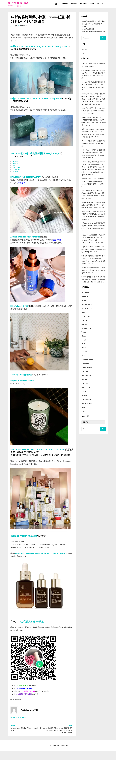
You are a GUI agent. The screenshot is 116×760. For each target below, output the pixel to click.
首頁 (56, 4)
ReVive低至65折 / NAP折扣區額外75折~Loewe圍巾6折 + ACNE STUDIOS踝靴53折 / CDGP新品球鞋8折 (93, 84)
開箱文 (83, 53)
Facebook (64, 4)
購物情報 (18, 699)
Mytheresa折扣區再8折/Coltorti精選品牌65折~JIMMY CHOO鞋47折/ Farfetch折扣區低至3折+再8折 (92, 181)
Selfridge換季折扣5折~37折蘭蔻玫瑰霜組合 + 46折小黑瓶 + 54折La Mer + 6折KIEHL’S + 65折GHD (93, 279)
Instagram (94, 4)
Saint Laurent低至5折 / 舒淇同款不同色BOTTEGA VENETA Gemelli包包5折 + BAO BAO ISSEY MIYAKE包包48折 (93, 214)
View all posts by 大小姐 (18, 718)
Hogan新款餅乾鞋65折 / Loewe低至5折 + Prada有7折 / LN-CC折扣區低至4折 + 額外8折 (93, 249)
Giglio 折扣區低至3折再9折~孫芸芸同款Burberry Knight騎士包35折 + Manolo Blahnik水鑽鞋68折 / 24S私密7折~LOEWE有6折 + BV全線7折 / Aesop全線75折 (93, 99)
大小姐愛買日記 (18, 3)
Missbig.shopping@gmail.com (91, 32)
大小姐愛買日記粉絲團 (23, 694)
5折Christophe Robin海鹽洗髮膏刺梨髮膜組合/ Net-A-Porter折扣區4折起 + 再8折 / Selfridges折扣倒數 (93, 225)
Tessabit (84, 332)
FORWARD (84, 312)
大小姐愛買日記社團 (27, 691)
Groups (74, 4)
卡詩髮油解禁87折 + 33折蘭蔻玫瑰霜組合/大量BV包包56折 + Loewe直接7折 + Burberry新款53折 (93, 204)
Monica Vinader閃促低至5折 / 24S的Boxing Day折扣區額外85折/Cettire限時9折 (93, 270)
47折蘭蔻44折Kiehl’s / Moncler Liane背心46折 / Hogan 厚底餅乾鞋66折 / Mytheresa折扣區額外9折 (93, 72)
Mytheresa (85, 292)
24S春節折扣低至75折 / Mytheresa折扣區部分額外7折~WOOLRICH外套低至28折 (93, 110)
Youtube (105, 4)
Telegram (83, 4)
